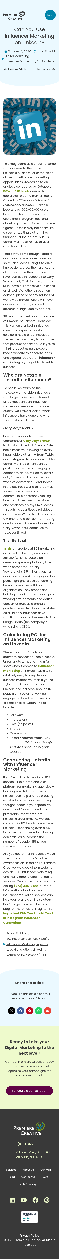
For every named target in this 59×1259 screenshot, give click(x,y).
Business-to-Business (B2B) (26, 939)
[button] (50, 15)
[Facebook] (35, 1200)
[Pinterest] (46, 1200)
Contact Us (28, 1177)
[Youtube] (24, 1200)
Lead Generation (18, 949)
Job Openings (28, 1184)
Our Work (45, 1169)
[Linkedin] (12, 1200)
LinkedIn (38, 949)
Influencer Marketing (19, 61)
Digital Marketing (17, 56)
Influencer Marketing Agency (27, 944)
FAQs (45, 1177)
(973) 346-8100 (26, 886)
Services (11, 1169)
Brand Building (16, 933)
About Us (28, 1169)
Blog (12, 1177)
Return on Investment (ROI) (26, 955)
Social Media (46, 61)
